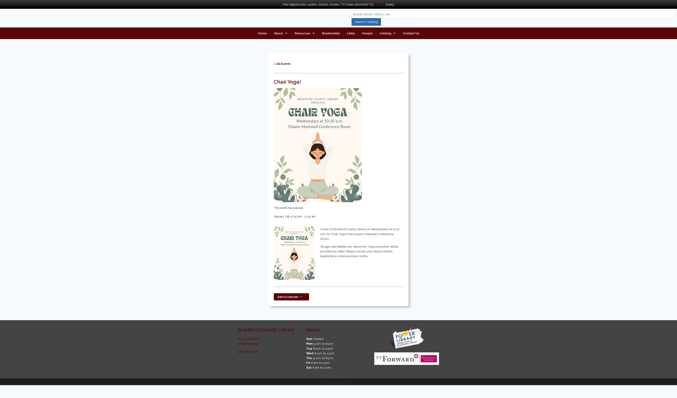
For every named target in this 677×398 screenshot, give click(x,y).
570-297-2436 (248, 351)
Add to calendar (287, 296)
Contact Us (411, 33)
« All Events (282, 64)
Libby (351, 33)
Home (262, 33)
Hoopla (379, 4)
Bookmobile (331, 33)
